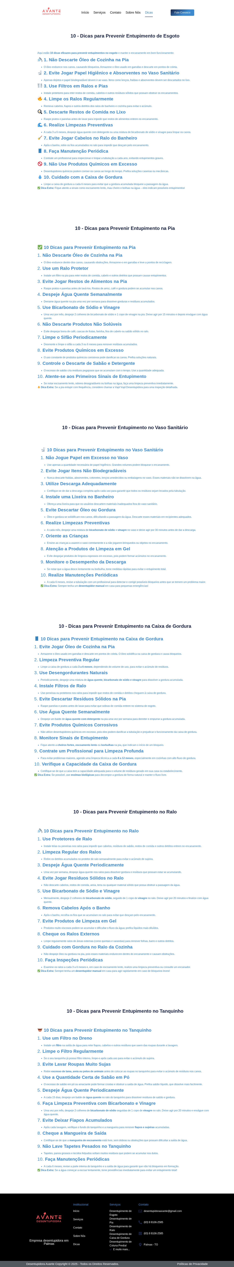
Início (85, 12)
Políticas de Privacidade (192, 1264)
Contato (115, 12)
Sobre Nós (133, 12)
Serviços (99, 12)
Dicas (149, 12)
